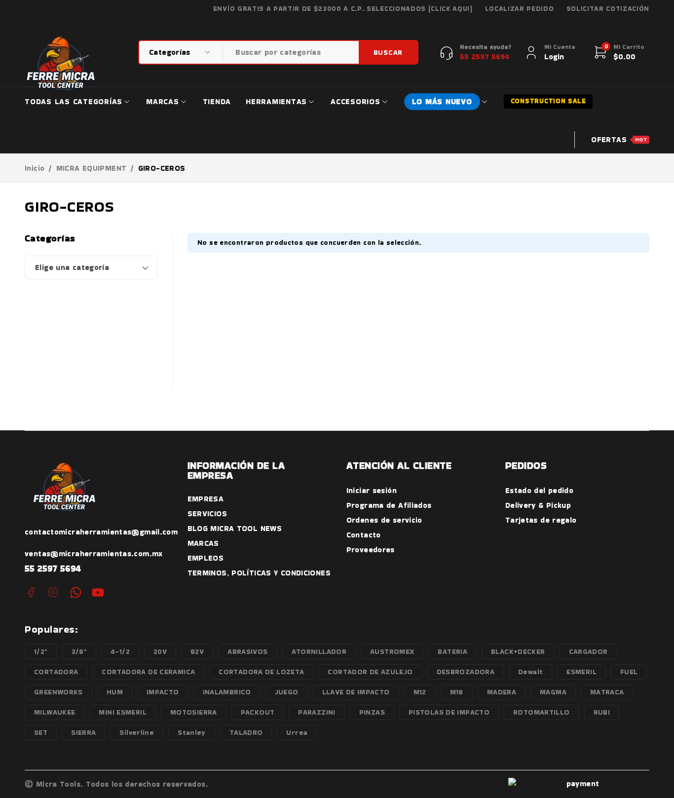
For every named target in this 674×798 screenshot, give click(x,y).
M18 (456, 692)
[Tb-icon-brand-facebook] (31, 592)
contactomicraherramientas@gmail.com (101, 532)
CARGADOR (588, 651)
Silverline (136, 732)
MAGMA (553, 692)
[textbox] (91, 267)
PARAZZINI (316, 712)
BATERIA (452, 651)
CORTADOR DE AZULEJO (370, 672)
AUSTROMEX (392, 651)
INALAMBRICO (227, 692)
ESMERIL (581, 672)
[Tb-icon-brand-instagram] (53, 592)
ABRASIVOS (247, 651)
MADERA (501, 692)
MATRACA (607, 692)
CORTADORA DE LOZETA (261, 672)
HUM (115, 692)
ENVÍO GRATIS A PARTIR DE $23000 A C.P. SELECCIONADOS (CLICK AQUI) (343, 9)
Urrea (296, 732)
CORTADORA (56, 672)
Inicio (34, 168)
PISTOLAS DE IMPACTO (449, 712)
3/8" (79, 651)
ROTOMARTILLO (541, 712)
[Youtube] (98, 592)
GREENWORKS (58, 692)
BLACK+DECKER (518, 651)
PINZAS (372, 712)
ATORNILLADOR (319, 651)
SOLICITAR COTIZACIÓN (608, 9)
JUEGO (287, 692)
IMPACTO (163, 692)
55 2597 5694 (53, 568)
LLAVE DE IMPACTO (356, 692)
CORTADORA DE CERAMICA (148, 672)
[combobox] (91, 267)
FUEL (629, 672)
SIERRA (83, 732)
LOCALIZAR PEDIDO (519, 9)
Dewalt (530, 672)
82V (197, 651)
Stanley (192, 732)
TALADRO (246, 732)
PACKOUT (258, 712)
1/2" (41, 651)
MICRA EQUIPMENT (91, 168)
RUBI (602, 712)
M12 (419, 692)
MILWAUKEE (54, 712)
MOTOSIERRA (193, 712)
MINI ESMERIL (123, 712)
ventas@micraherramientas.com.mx (94, 553)
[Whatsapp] (76, 592)
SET (40, 732)
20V (160, 651)
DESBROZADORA (466, 672)
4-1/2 (120, 651)
